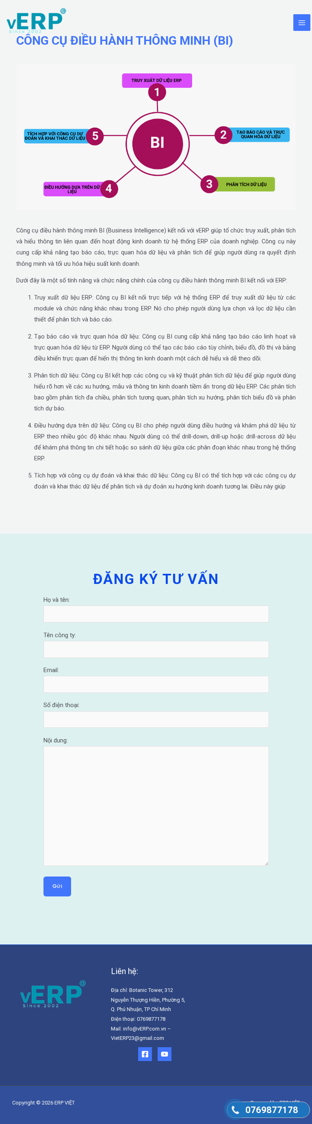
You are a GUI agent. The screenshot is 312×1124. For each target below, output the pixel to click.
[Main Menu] (301, 22)
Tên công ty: (59, 635)
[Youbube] (164, 1054)
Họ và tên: (56, 599)
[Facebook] (145, 1054)
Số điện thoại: (61, 705)
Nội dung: (55, 740)
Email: (51, 670)
